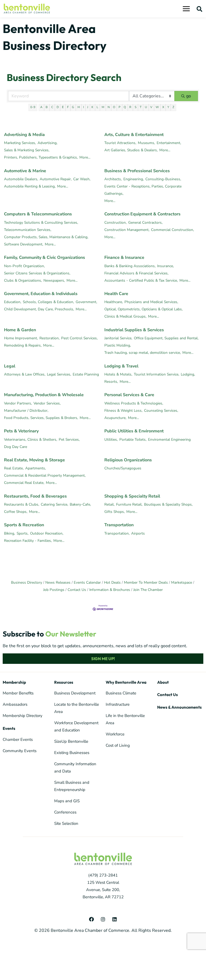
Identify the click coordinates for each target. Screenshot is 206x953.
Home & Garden (20, 330)
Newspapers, (54, 280)
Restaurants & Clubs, (21, 504)
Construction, (115, 222)
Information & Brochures (109, 589)
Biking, (9, 533)
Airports (138, 533)
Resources (63, 682)
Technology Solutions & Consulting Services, (41, 222)
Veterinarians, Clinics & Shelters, (30, 439)
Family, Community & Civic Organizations (44, 257)
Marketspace (181, 582)
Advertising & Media (24, 135)
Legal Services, (59, 374)
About (163, 682)
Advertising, (47, 142)
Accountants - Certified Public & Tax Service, (141, 280)
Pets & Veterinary (21, 431)
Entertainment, (169, 142)
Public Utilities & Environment (134, 431)
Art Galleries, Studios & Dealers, (131, 150)
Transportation (119, 525)
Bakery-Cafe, (80, 504)
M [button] (103, 107)
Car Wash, (81, 179)
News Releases (58, 582)
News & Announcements (179, 707)
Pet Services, (69, 439)
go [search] (188, 96)
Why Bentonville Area (126, 682)
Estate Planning (86, 374)
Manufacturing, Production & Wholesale (44, 395)
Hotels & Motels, (118, 374)
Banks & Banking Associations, (130, 265)
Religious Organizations (128, 460)
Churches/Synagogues (122, 468)
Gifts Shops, (114, 511)
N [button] (109, 107)
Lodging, (188, 374)
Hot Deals (112, 582)
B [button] (47, 107)
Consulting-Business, (163, 179)
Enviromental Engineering (169, 439)
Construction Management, (126, 229)
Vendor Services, (47, 403)
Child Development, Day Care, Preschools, (39, 309)
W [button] (157, 107)
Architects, (113, 179)
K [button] (92, 107)
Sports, (22, 533)
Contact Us (77, 589)
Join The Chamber (148, 589)
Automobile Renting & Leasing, (30, 186)
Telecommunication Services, (27, 229)
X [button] (163, 107)
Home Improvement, (21, 338)
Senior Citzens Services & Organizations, (37, 273)
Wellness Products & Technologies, (133, 403)
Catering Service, (54, 504)
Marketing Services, (20, 142)
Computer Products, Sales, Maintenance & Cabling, (46, 237)
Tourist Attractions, (120, 142)
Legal (9, 366)
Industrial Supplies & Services (134, 330)
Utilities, (111, 439)
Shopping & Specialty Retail (132, 496)
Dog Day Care (15, 446)
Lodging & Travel (121, 366)
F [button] (68, 107)
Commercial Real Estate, (24, 482)
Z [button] (173, 107)
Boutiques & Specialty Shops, (168, 504)
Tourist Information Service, (156, 374)
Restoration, (49, 338)
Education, (12, 301)
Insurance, (165, 265)
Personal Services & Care (129, 395)
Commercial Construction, (172, 229)
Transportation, (117, 533)
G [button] (73, 107)
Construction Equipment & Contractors (142, 214)
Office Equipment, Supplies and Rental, (166, 338)
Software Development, (23, 244)
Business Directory (26, 582)
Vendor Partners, (18, 403)
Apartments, (35, 468)
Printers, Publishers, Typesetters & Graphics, (41, 157)
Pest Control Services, (79, 338)
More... (84, 157)
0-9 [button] (32, 107)
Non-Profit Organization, (24, 265)
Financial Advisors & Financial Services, (136, 273)
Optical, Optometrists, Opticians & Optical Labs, (143, 309)
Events (9, 728)
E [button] (63, 107)
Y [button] (168, 107)
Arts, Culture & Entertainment (134, 135)
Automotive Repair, (56, 179)
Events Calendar (87, 582)
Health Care (116, 294)
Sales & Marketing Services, (26, 150)
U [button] (146, 107)
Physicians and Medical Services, (151, 301)
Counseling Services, (161, 410)
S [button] (136, 107)
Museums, (146, 142)
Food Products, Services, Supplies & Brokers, (41, 417)
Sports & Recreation (24, 525)
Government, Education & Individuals (41, 294)
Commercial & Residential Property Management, (45, 475)
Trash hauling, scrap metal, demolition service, (142, 352)
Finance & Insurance (124, 257)
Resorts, (111, 381)
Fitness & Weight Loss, (123, 410)
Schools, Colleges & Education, (48, 301)
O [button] (114, 107)
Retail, (109, 504)
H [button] (79, 107)
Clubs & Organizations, (23, 280)
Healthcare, (113, 301)
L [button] (97, 107)
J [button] (87, 107)
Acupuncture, (115, 417)
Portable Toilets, (132, 439)
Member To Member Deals (146, 582)
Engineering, (133, 179)
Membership (14, 682)
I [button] (83, 107)
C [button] (52, 107)
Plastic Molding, (117, 345)
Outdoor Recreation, (46, 533)
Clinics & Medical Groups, (125, 316)
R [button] (130, 107)
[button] (199, 9)
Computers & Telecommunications (38, 214)
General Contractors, (145, 222)
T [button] (141, 107)
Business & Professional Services (137, 171)
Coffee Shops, (15, 511)
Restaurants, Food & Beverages (35, 496)
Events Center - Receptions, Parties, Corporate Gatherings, (143, 190)
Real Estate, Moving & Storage (34, 460)
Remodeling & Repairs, (23, 345)
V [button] (151, 107)
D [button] (58, 107)
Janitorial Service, (118, 338)
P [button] (119, 107)
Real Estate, (14, 468)
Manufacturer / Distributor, (26, 410)
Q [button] (125, 107)
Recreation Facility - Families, (28, 540)
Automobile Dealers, (21, 179)
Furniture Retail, (129, 504)
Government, (86, 301)
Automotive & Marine (25, 171)
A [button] (41, 107)
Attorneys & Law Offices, (24, 374)
